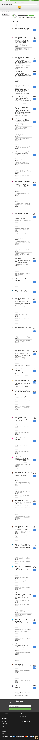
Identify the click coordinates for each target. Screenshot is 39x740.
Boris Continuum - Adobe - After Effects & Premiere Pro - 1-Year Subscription (22, 626)
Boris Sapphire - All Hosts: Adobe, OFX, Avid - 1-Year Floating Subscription (22, 433)
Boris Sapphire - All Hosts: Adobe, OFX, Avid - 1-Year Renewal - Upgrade (22, 194)
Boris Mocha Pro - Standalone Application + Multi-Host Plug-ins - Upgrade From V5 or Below (22, 131)
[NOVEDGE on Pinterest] (27, 721)
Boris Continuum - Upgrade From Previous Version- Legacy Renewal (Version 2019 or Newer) (22, 341)
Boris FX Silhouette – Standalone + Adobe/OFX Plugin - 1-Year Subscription (22, 311)
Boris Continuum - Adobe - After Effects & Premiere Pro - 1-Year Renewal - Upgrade (22, 574)
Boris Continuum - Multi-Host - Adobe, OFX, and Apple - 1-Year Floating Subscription (22, 607)
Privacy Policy (4, 721)
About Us (19, 8)
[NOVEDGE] (5, 4)
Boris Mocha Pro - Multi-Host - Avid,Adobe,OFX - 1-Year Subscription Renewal (22, 539)
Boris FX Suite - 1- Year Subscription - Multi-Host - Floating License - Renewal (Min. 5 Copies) (22, 274)
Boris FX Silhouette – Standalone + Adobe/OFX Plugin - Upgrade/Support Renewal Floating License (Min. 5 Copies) (22, 337)
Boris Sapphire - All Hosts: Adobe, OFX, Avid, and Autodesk (22, 468)
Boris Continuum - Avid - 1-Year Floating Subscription (22, 604)
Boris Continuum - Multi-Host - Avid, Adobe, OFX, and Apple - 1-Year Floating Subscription (23, 615)
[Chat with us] (36, 737)
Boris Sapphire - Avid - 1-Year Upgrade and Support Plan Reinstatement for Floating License (22, 250)
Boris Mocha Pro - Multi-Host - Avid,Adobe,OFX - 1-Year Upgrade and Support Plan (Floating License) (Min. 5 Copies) (23, 400)
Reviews (3, 733)
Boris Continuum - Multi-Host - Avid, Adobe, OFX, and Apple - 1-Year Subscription (23, 639)
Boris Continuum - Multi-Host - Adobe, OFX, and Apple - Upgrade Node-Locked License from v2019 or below (22, 163)
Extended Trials (4, 729)
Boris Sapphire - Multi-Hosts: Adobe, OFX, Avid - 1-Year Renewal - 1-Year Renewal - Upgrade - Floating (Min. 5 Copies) (22, 190)
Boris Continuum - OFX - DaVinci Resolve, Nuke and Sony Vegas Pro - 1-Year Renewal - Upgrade (22, 581)
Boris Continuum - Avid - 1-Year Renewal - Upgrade (21, 577)
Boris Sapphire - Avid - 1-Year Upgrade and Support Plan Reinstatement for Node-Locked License (22, 246)
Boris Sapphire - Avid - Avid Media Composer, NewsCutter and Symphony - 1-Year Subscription (22, 448)
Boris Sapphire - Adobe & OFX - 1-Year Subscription (21, 445)
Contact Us (3, 716)
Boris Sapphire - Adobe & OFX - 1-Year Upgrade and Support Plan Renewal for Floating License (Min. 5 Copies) (23, 233)
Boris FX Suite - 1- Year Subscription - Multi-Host (21, 264)
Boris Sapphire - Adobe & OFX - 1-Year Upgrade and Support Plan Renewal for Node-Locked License (23, 221)
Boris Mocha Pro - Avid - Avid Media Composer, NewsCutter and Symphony (22, 671)
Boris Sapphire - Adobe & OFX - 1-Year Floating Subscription (23, 426)
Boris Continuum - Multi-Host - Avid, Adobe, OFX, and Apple (23, 659)
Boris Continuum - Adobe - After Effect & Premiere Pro (22, 649)
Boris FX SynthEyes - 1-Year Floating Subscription (21, 67)
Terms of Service (4, 718)
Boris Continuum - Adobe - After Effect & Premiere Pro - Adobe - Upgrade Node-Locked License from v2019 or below (22, 176)
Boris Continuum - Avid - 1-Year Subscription (20, 629)
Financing (3, 726)
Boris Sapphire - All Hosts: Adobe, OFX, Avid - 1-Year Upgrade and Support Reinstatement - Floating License (22, 254)
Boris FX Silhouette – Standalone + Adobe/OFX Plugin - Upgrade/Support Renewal (22, 333)
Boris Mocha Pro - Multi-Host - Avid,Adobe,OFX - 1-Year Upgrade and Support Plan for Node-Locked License (22, 479)
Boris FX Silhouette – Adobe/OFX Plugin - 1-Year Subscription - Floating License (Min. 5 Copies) (21, 322)
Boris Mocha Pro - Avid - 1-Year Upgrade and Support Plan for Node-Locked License (22, 492)
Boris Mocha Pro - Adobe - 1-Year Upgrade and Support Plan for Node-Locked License (23, 496)
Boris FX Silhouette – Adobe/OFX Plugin (20, 365)
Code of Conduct (4, 723)
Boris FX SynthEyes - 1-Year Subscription (20, 65)
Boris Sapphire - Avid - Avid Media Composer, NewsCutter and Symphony (22, 465)
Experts (3, 728)
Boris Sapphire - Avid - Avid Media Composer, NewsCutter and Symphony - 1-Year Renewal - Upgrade (22, 197)
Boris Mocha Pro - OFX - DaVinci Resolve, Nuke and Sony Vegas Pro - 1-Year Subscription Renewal (22, 532)
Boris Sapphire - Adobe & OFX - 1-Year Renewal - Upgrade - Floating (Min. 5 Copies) (22, 208)
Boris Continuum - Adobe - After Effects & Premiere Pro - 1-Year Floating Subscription (22, 601)
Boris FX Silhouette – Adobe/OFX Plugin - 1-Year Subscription (21, 315)
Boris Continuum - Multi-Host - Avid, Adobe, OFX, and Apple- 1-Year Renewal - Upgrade (22, 584)
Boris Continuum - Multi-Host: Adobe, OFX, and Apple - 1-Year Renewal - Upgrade (22, 588)
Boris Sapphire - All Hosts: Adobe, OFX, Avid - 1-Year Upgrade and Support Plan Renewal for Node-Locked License (22, 229)
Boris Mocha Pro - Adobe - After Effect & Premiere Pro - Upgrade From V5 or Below (22, 139)
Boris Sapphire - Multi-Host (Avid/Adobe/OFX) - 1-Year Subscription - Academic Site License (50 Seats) (22, 52)
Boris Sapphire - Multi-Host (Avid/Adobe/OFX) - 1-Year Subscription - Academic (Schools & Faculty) (22, 45)
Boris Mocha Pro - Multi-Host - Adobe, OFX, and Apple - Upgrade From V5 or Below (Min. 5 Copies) (22, 128)
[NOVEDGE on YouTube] (24, 721)
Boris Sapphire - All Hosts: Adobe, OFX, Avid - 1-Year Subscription (22, 452)
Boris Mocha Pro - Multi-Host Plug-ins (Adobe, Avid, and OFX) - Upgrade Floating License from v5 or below (22, 147)
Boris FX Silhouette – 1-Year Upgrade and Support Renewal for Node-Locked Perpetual (22, 80)
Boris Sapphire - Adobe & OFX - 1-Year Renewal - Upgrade (22, 200)
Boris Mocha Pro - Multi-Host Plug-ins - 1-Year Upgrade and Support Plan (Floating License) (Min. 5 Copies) (22, 403)
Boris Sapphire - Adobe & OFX (19, 462)
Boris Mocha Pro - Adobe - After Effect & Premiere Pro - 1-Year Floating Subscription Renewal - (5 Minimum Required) (22, 521)
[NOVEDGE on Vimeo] (25, 721)
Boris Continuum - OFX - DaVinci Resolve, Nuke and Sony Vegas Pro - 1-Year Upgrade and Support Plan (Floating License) (22, 554)
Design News (4, 731)
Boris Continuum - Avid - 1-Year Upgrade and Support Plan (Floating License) (22, 562)
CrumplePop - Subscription (18, 103)
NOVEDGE (6, 736)
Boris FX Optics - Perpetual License (19, 386)
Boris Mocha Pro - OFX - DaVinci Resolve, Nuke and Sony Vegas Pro (22, 681)
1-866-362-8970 (21, 2)
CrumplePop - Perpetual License (19, 115)
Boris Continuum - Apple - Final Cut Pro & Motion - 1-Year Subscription (22, 635)
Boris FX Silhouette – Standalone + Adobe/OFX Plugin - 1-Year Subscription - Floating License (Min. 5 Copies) (22, 319)
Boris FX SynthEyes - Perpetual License (20, 93)
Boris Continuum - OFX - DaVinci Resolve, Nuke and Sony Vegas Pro (22, 656)
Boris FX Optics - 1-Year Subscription (20, 375)
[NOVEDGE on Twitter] (20, 721)
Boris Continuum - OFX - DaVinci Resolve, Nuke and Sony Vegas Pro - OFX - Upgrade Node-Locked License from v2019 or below (22, 167)
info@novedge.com (32, 2)
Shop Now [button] (34, 30)
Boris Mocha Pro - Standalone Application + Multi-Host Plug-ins (22, 675)
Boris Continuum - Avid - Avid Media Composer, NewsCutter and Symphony (22, 653)
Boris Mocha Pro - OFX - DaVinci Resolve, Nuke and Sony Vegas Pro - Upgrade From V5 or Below (22, 124)
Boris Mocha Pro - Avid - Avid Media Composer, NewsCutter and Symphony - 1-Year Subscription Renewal (22, 536)
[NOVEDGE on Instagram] (29, 721)
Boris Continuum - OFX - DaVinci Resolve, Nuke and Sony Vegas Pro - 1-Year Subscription (22, 632)
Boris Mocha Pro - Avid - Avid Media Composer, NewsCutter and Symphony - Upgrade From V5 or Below (22, 135)
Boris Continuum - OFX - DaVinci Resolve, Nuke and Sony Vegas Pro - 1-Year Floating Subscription (22, 611)
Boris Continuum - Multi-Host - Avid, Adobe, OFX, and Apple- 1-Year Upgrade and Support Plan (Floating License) (22, 558)
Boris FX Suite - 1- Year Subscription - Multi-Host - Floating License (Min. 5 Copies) (22, 267)
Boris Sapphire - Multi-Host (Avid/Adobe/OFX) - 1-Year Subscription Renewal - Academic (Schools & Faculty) (22, 49)
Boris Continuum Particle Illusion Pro (19, 695)
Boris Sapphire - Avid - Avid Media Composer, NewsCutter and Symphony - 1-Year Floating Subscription (22, 429)
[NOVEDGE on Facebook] (22, 721)
